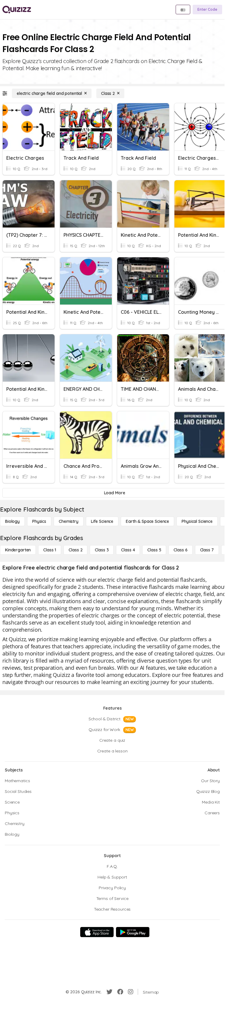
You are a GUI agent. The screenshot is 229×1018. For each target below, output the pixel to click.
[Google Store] (132, 932)
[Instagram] (130, 992)
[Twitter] (109, 992)
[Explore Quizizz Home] (16, 9)
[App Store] (97, 932)
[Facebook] (120, 992)
